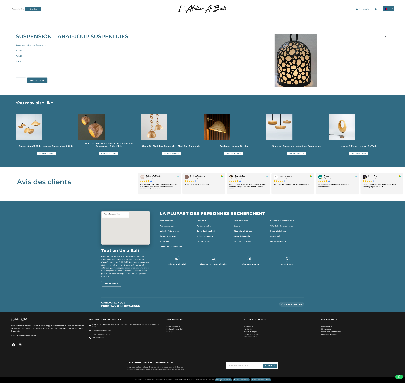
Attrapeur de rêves (168, 236)
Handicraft (201, 221)
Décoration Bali (203, 241)
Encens (237, 226)
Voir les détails (111, 284)
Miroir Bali (164, 241)
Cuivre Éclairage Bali (206, 231)
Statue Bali (275, 236)
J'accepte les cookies (223, 380)
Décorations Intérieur (243, 231)
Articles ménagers (205, 236)
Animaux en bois (167, 226)
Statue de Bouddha (242, 236)
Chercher (33, 9)
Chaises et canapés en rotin (282, 221)
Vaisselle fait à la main (169, 231)
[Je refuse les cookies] (402, 380)
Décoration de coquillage (171, 246)
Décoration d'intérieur (252, 334)
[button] (386, 37)
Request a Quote (37, 80)
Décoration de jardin (279, 241)
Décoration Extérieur (243, 241)
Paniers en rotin (204, 226)
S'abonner (270, 366)
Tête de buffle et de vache (281, 226)
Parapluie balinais (278, 231)
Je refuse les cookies (241, 380)
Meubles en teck (241, 221)
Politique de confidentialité (261, 380)
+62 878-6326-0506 (293, 304)
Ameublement (166, 221)
